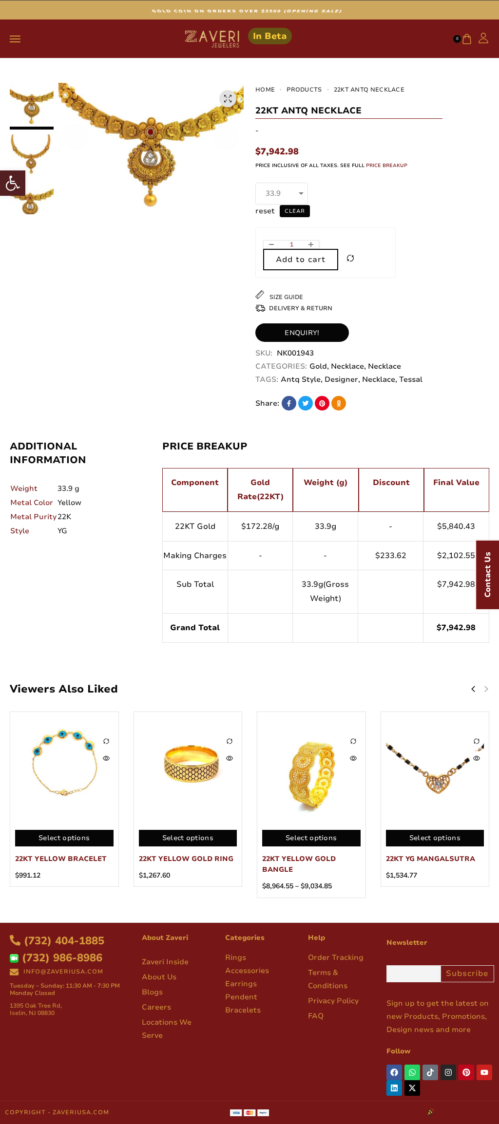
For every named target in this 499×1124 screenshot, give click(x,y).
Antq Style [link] (301, 379)
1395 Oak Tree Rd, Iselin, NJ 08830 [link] (36, 1009)
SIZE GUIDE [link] (285, 297)
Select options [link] (64, 838)
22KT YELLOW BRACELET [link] (61, 858)
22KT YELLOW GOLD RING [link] (186, 858)
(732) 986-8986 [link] (60, 958)
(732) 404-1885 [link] (62, 941)
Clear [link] (295, 211)
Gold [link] (318, 366)
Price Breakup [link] (386, 165)
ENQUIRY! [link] (302, 332)
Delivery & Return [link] (300, 308)
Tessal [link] (410, 379)
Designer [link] (341, 379)
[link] (12, 183)
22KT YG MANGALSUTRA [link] (430, 858)
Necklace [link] (347, 366)
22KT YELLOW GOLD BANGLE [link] (299, 864)
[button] (75, 137)
